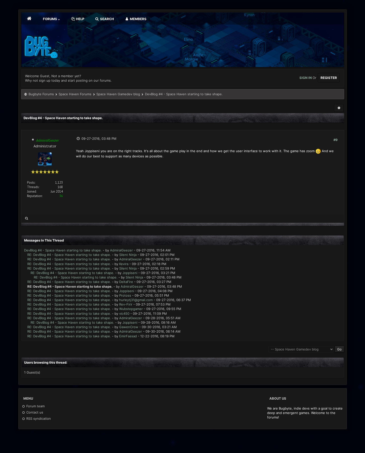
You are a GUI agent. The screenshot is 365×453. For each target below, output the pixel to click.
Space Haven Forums (75, 94)
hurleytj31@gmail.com (136, 300)
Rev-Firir (125, 304)
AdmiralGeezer (121, 250)
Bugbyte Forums (41, 94)
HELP (79, 19)
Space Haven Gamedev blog (118, 94)
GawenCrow (128, 327)
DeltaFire (126, 282)
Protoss (125, 295)
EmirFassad (128, 336)
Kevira (123, 264)
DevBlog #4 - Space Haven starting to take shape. (63, 250)
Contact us (34, 412)
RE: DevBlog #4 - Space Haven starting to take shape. (69, 255)
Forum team (35, 406)
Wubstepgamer (131, 309)
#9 (335, 140)
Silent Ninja (128, 255)
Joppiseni (129, 273)
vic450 (124, 313)
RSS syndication (38, 418)
